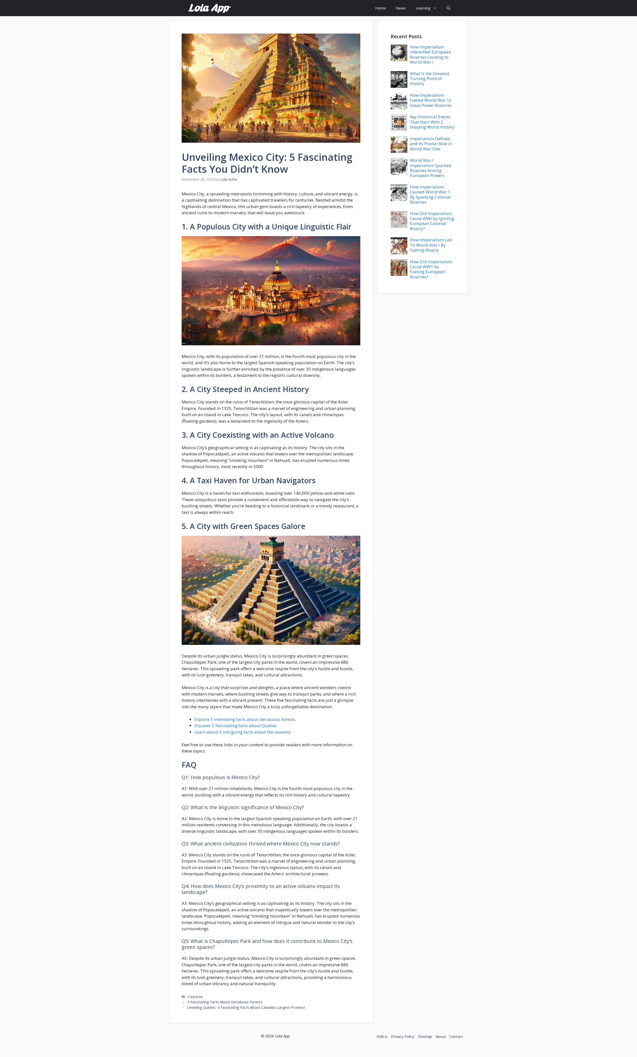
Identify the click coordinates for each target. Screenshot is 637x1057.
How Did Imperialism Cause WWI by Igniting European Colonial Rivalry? (432, 221)
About (441, 1036)
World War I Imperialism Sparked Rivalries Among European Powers (430, 167)
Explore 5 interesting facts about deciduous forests (244, 719)
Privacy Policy (402, 1036)
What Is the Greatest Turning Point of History (429, 79)
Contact (456, 1036)
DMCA (382, 1036)
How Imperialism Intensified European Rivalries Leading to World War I (430, 54)
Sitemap (425, 1036)
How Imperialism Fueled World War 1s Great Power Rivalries (431, 100)
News (401, 7)
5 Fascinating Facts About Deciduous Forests (224, 1002)
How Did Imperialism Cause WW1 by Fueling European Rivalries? (431, 269)
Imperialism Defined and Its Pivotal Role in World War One (431, 144)
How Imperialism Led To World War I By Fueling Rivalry (431, 245)
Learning (423, 7)
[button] (448, 8)
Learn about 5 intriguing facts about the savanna (242, 732)
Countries (195, 996)
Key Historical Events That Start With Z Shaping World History (432, 122)
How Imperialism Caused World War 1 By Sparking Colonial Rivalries (430, 194)
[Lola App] (210, 8)
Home (380, 7)
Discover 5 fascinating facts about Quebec (235, 725)
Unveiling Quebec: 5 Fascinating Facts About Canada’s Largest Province (246, 1007)
